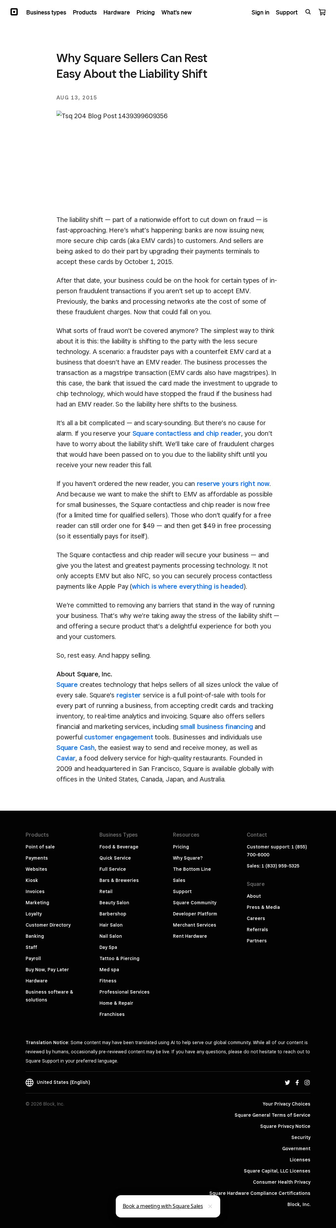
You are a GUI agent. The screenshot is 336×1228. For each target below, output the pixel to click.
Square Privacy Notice (285, 1126)
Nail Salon (110, 936)
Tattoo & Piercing (119, 958)
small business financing (216, 727)
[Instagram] (307, 1082)
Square (67, 685)
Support (182, 891)
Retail (106, 891)
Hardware (37, 980)
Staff (31, 947)
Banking (35, 936)
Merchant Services (194, 925)
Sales (179, 880)
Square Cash (75, 748)
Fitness (107, 980)
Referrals (257, 929)
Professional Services (124, 992)
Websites (36, 869)
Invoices (35, 891)
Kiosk (32, 880)
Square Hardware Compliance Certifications (259, 1193)
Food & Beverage (118, 846)
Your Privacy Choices (286, 1104)
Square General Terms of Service (272, 1115)
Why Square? (188, 858)
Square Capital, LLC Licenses (277, 1170)
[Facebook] (297, 1082)
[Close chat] (210, 1206)
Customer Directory (48, 925)
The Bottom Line (192, 869)
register (128, 695)
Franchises (112, 1014)
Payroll (33, 958)
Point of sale (40, 846)
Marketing (37, 902)
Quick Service (115, 858)
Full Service (112, 869)
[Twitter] (287, 1082)
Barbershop (112, 913)
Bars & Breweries (119, 880)
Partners (257, 940)
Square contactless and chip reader (187, 433)
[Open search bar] (308, 12)
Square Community (194, 902)
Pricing (181, 846)
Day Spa (108, 947)
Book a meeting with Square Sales (163, 1206)
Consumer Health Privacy (281, 1182)
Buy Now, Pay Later (47, 969)
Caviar (65, 758)
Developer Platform (195, 913)
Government (296, 1148)
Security (300, 1137)
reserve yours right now (233, 484)
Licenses (300, 1159)
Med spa (109, 969)
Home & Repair (116, 1003)
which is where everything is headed (187, 586)
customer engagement (118, 737)
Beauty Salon (114, 902)
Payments (37, 858)
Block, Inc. (298, 1204)
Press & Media (263, 907)
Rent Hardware (190, 936)
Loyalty (34, 913)
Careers (256, 918)
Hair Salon (111, 925)
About (254, 896)
